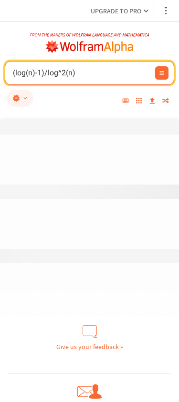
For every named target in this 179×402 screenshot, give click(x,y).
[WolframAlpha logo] (90, 46)
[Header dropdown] (166, 10)
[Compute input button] (161, 73)
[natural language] (20, 98)
